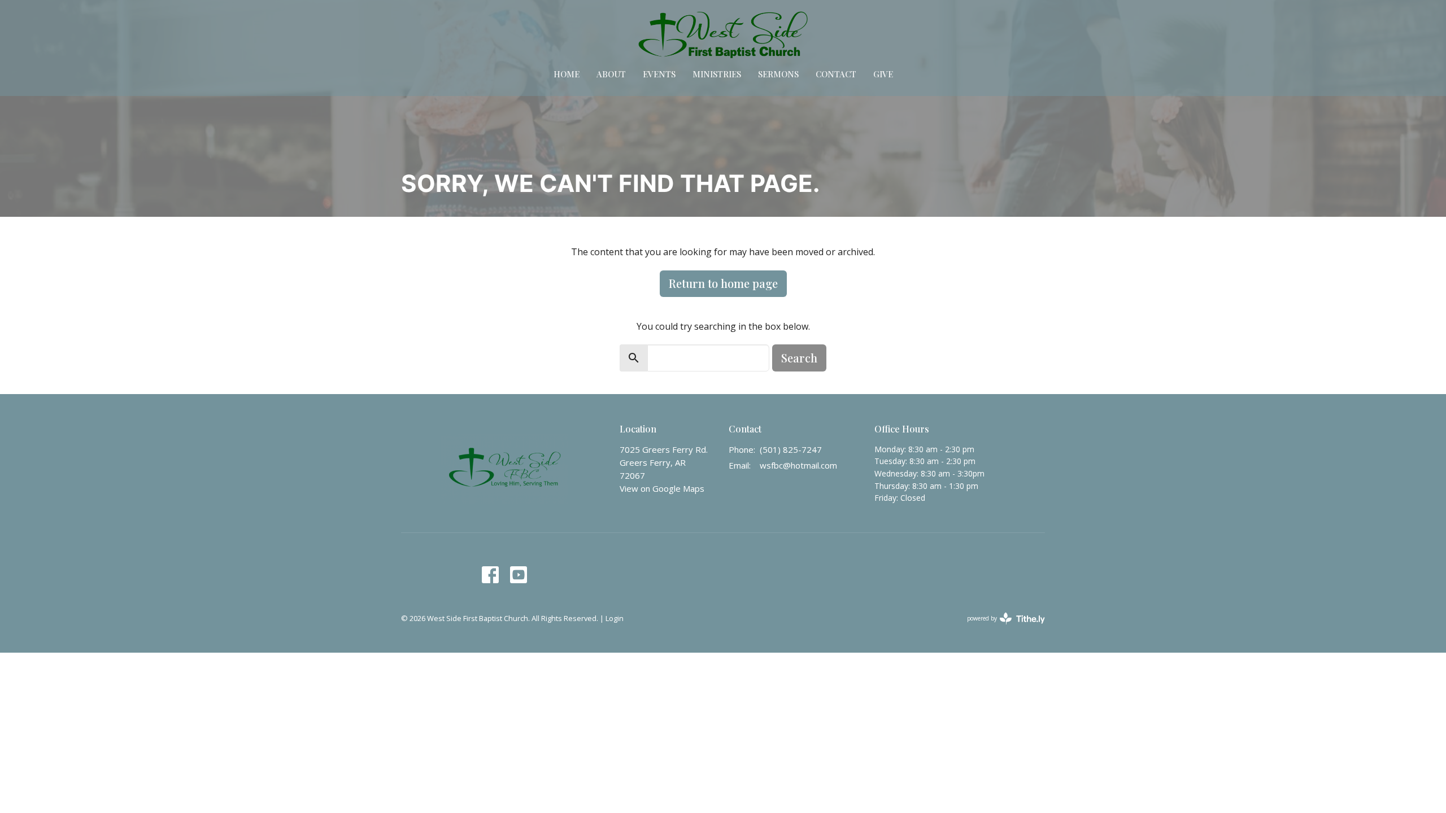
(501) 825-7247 (791, 449)
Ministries (716, 74)
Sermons (778, 74)
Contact (836, 74)
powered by (1000, 627)
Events (659, 74)
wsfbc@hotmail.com (798, 465)
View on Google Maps (662, 488)
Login (615, 618)
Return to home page (723, 283)
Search (799, 357)
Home (567, 74)
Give (883, 74)
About (611, 74)
